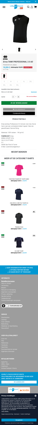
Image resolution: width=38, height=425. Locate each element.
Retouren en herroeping (8, 290)
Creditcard (4, 366)
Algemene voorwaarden (8, 292)
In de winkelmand (19, 103)
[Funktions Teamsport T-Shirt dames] (19, 172)
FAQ (2, 341)
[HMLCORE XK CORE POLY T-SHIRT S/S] (19, 196)
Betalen (3, 288)
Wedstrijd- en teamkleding (9, 326)
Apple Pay (4, 362)
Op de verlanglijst (19, 109)
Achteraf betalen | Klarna (9, 368)
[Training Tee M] (19, 220)
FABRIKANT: (5, 136)
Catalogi (4, 319)
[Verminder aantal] (13, 96)
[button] (4, 7)
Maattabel (34, 92)
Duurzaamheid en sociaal (9, 349)
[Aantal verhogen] (18, 96)
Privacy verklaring (6, 294)
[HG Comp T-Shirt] (19, 244)
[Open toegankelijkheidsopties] (3, 306)
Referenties (4, 343)
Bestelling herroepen (8, 281)
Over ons (4, 338)
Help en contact (6, 283)
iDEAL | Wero (5, 364)
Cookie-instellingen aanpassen (10, 300)
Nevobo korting (6, 296)
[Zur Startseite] (14, 7)
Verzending (4, 285)
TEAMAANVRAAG (19, 113)
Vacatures (4, 345)
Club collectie (5, 322)
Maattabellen (5, 317)
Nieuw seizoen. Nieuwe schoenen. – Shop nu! (19, 1)
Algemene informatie (7, 351)
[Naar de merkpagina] (5, 58)
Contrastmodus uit (16, 306)
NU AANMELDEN (19, 382)
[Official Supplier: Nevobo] (19, 392)
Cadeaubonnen (6, 298)
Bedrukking (4, 324)
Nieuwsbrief (5, 328)
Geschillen (4, 347)
